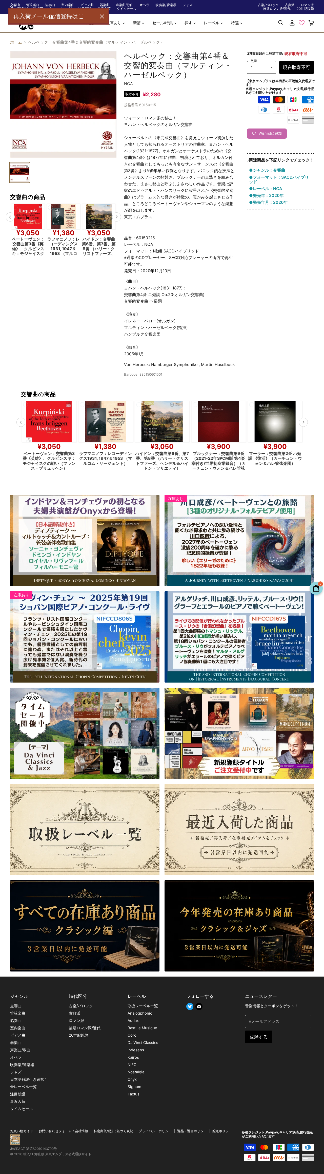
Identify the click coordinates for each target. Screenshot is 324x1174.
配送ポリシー (222, 1131)
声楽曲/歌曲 (124, 5)
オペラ (144, 5)
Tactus (133, 1094)
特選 (235, 23)
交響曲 (15, 5)
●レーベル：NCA (265, 188)
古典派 (290, 5)
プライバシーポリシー (155, 1131)
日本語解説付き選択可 (29, 1079)
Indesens (136, 1050)
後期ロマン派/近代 (277, 9)
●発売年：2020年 (266, 195)
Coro (132, 1035)
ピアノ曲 (87, 5)
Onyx (132, 1079)
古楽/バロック (268, 5)
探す (189, 23)
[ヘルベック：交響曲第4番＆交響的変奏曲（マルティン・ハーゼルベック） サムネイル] (20, 172)
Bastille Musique (142, 1027)
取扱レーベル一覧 (143, 1005)
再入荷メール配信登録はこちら (54, 16)
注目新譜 (17, 1094)
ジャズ (187, 5)
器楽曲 (105, 5)
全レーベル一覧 (23, 1086)
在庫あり (114, 23)
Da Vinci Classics (143, 1042)
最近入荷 (17, 1101)
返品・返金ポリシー (192, 1131)
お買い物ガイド (21, 1131)
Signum (134, 1086)
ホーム (16, 42)
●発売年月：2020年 (268, 202)
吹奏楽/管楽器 (165, 5)
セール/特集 (162, 23)
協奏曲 (50, 5)
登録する (258, 1036)
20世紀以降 (305, 9)
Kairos (133, 1057)
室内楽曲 (67, 5)
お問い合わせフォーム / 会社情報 (63, 1131)
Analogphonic (140, 1013)
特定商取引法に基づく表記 (113, 1131)
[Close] (102, 16)
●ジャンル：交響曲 (267, 170)
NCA (128, 83)
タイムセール (126, 9)
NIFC (132, 1064)
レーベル (212, 23)
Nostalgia (136, 1072)
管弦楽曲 (32, 5)
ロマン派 (307, 5)
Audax (133, 1020)
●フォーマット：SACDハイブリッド (279, 179)
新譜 (137, 23)
